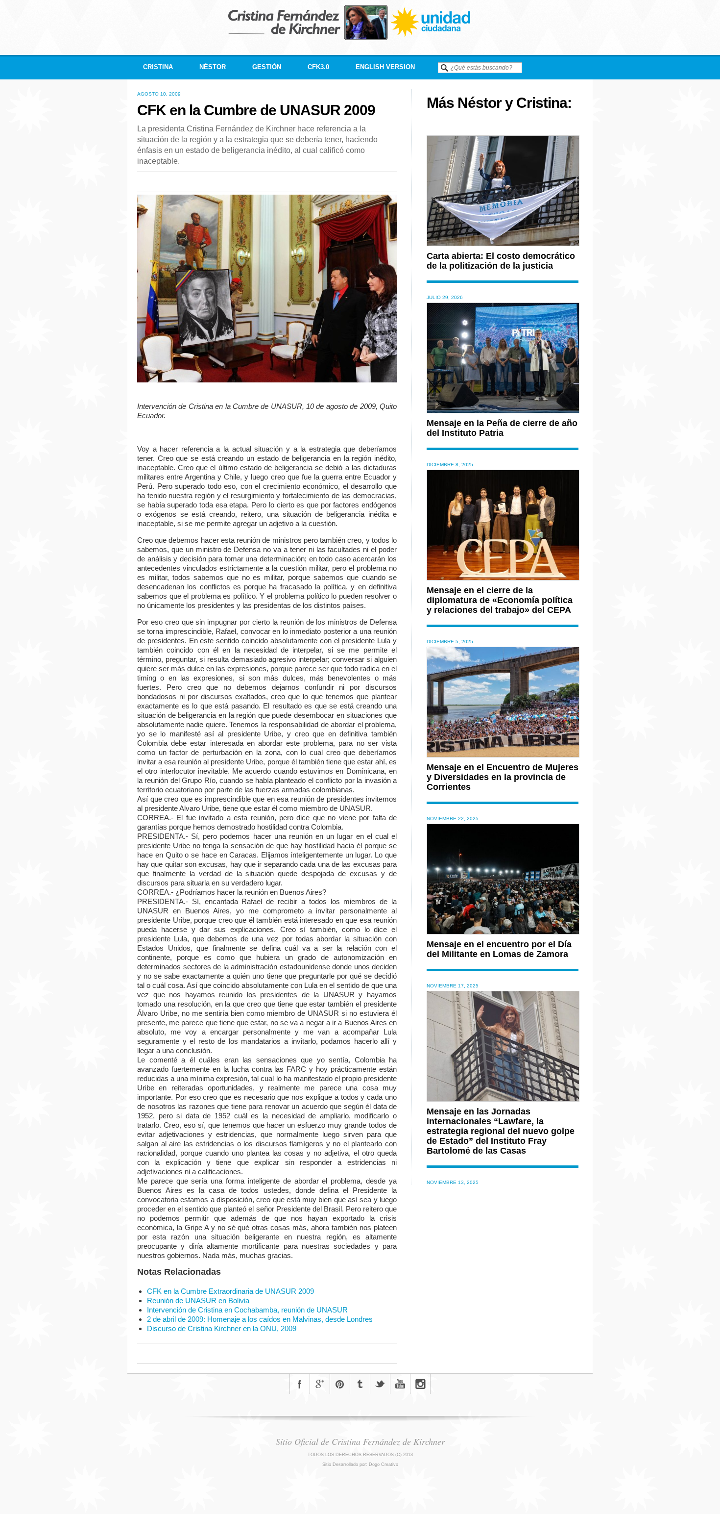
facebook (300, 1384)
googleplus (320, 1384)
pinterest (340, 1384)
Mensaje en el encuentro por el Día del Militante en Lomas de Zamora (499, 949)
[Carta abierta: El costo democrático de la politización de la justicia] (503, 243)
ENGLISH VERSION (385, 67)
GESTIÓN (266, 67)
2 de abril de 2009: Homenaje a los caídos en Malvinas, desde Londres (260, 1319)
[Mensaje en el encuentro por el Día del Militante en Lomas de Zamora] (503, 931)
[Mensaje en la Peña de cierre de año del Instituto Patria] (503, 410)
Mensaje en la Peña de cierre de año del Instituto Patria (502, 428)
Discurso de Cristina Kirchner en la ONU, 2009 (221, 1328)
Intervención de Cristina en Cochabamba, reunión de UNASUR (247, 1310)
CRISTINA (158, 67)
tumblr (360, 1384)
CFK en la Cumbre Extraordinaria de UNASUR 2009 (230, 1291)
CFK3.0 (318, 67)
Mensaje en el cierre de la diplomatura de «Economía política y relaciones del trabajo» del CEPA (500, 600)
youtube (400, 1384)
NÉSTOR (212, 67)
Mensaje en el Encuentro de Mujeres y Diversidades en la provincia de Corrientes (502, 777)
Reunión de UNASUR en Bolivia (198, 1300)
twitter (380, 1384)
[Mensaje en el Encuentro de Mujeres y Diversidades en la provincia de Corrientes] (503, 754)
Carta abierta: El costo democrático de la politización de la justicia (501, 261)
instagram (420, 1384)
